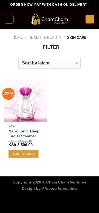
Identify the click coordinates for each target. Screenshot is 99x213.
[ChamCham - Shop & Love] (49, 19)
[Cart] (90, 19)
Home (17, 38)
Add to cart (23, 153)
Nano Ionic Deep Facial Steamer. (24, 133)
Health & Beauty (45, 38)
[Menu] (9, 19)
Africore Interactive (60, 188)
